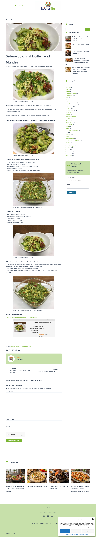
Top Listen (68, 148)
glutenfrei (67, 118)
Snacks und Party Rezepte (72, 140)
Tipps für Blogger (70, 146)
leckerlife (20, 359)
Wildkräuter (68, 155)
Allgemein (68, 87)
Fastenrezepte (69, 107)
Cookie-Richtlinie (69, 534)
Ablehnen (76, 531)
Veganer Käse (69, 152)
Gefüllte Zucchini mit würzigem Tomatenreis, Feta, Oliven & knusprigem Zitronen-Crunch (80, 488)
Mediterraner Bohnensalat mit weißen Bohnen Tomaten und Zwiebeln (80, 38)
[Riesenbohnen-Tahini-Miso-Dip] (68, 46)
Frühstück (68, 108)
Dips (66, 101)
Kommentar (9, 391)
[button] (93, 519)
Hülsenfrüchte (69, 122)
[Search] (87, 29)
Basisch (67, 89)
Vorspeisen (68, 153)
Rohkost (67, 134)
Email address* (71, 177)
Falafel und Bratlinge (70, 105)
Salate (67, 136)
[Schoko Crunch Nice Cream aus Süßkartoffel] (68, 53)
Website (8, 426)
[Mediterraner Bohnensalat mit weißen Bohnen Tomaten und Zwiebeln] (68, 39)
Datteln (13, 346)
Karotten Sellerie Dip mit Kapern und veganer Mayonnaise (22, 317)
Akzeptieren (65, 531)
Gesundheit (68, 112)
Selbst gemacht (69, 138)
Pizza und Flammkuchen (71, 130)
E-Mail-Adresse (10, 419)
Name (8, 412)
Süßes (67, 144)
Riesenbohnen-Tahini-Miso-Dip (80, 44)
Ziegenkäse (28, 346)
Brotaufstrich (68, 95)
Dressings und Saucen (71, 103)
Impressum (85, 534)
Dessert (67, 99)
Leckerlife (48, 508)
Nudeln (67, 128)
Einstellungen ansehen (88, 531)
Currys (67, 97)
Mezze (67, 126)
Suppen (67, 142)
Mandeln (18, 346)
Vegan (67, 150)
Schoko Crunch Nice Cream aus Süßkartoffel (58, 487)
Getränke (67, 114)
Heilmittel (67, 120)
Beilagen (67, 91)
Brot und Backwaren (70, 93)
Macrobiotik (68, 124)
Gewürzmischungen (70, 116)
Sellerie (23, 346)
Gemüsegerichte (69, 110)
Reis (66, 132)
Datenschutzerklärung (78, 534)
